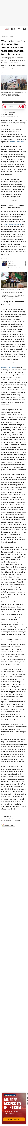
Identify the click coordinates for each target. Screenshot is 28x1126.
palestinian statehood (6, 820)
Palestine (11, 818)
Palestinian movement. (16, 142)
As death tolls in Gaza (8, 367)
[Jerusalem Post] (15, 29)
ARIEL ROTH (5, 112)
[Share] (2, 72)
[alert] (14, 1108)
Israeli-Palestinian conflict (12, 224)
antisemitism (18, 820)
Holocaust (3, 818)
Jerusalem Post (4, 36)
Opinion (12, 36)
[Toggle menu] (3, 29)
